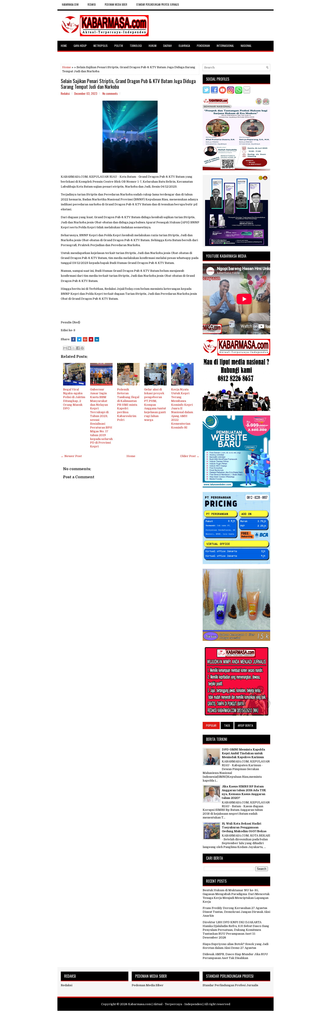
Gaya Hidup (80, 46)
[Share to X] (73, 348)
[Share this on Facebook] (73, 339)
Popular (211, 725)
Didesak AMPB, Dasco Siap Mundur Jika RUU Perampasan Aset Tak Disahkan (235, 956)
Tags (227, 725)
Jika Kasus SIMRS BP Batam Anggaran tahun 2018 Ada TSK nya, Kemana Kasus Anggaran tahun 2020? (244, 792)
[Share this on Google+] (85, 339)
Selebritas (67, 55)
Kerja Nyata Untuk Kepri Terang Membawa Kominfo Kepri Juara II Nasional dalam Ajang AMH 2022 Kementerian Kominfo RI (182, 408)
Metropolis (100, 46)
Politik (118, 46)
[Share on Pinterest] (91, 339)
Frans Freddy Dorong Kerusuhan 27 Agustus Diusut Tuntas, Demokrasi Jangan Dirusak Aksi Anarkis (236, 911)
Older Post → (189, 456)
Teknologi (136, 46)
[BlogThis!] (69, 348)
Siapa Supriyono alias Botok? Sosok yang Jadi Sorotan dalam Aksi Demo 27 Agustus (235, 946)
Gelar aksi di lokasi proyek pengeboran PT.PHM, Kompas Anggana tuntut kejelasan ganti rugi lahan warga (155, 405)
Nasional (246, 46)
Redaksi (66, 985)
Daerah (167, 46)
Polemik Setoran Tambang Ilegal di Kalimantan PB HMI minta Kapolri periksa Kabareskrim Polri (128, 405)
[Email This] (65, 348)
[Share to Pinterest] (82, 348)
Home (64, 46)
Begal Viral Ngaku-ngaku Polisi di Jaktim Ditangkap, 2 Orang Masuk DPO (74, 399)
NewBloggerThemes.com (191, 1014)
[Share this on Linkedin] (97, 339)
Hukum (152, 46)
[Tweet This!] (79, 339)
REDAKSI (92, 4)
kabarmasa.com (70, 4)
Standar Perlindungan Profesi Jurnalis (157, 4)
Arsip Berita (245, 725)
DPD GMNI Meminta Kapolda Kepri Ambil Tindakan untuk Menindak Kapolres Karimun (243, 753)
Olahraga (184, 46)
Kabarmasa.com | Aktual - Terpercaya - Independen (165, 1004)
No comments (110, 93)
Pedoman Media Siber (116, 4)
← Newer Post (71, 456)
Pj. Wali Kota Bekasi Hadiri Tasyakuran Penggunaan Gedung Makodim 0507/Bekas (244, 827)
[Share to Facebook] (78, 348)
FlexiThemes (144, 1014)
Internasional (225, 46)
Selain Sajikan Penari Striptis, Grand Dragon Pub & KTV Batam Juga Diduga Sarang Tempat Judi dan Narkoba (128, 83)
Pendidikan (203, 46)
